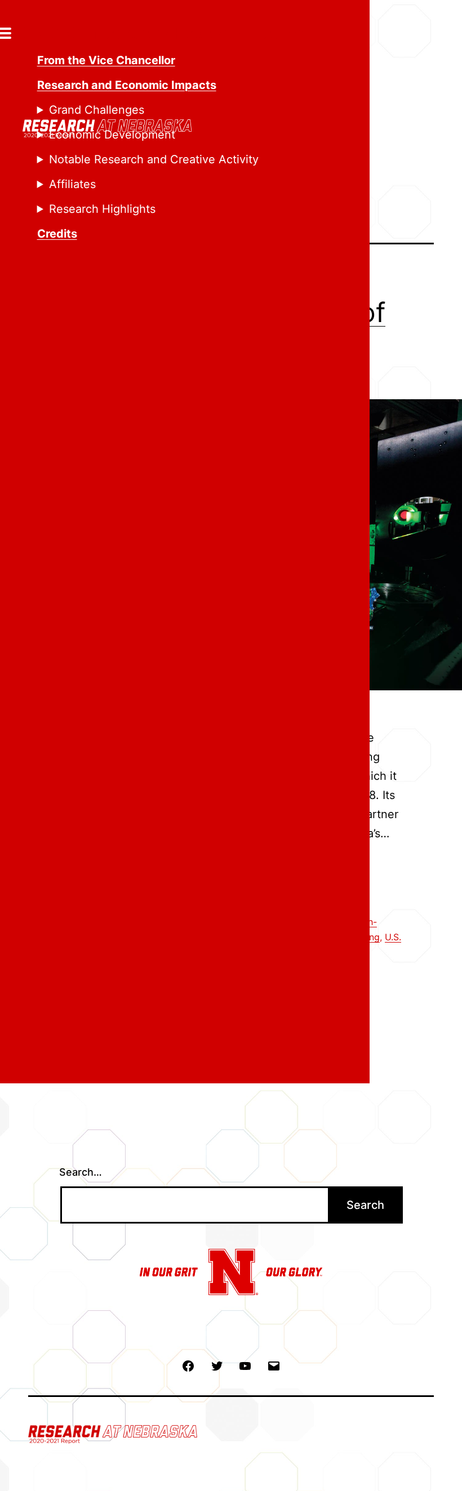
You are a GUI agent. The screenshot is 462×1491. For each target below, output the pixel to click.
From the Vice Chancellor (106, 60)
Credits (57, 233)
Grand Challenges (96, 110)
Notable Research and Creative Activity (154, 159)
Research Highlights (102, 209)
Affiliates (72, 184)
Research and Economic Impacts (126, 85)
